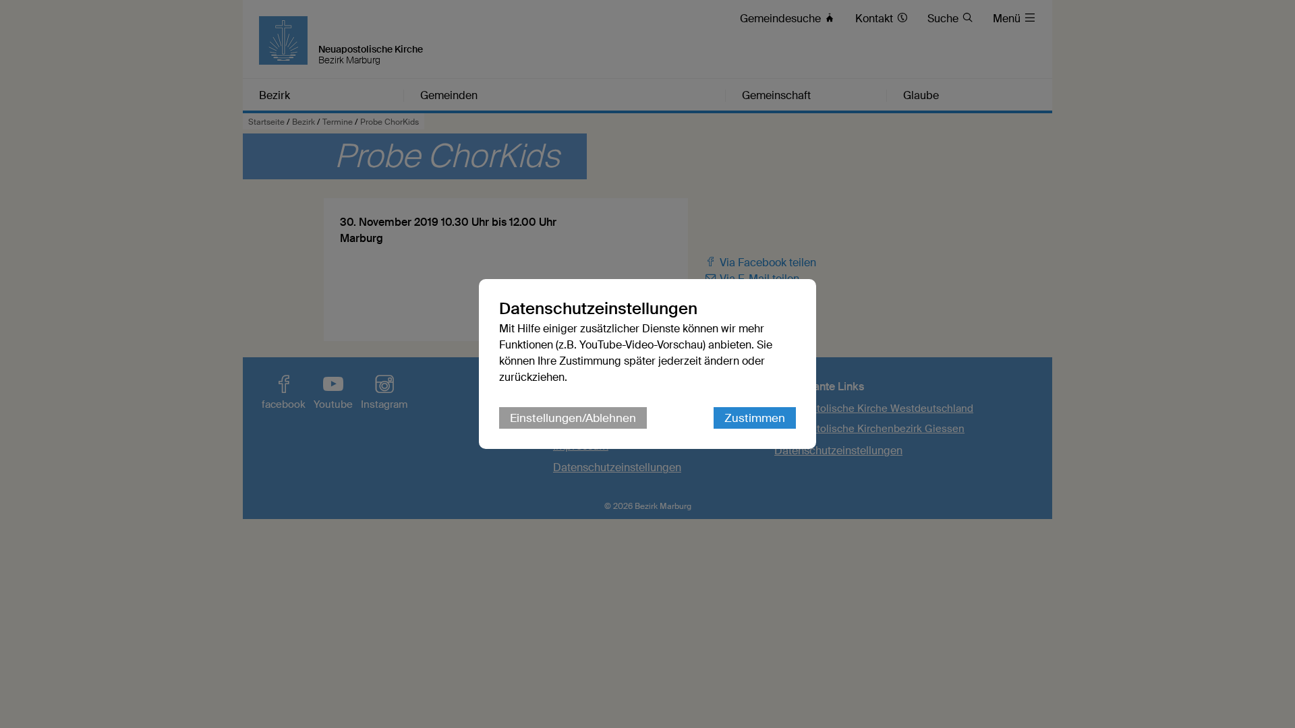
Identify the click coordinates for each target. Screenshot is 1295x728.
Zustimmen (754, 418)
